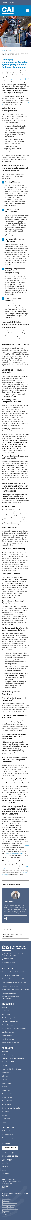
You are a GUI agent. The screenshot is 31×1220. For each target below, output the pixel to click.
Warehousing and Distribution (12, 1018)
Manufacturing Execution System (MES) (15, 989)
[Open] (27, 10)
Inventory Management (10, 986)
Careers (4, 1170)
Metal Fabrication (8, 1039)
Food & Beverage (7, 1025)
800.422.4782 (8, 959)
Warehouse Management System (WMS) (10, 998)
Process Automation (9, 993)
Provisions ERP (7, 1097)
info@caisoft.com (9, 962)
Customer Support (8, 1131)
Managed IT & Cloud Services (12, 1069)
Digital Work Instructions (10, 975)
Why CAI (5, 1166)
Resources (10, 50)
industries (25, 845)
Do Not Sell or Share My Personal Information (9, 1204)
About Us (5, 1163)
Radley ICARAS (7, 1101)
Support (4, 2)
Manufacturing (7, 1035)
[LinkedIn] (3, 1187)
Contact (11, 2)
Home (3, 50)
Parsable (5, 1087)
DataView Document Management (14, 1058)
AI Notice (5, 1215)
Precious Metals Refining (10, 1043)
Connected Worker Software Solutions (15, 972)
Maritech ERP (6, 1072)
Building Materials (8, 1032)
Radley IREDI (6, 1104)
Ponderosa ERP (7, 1094)
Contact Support (10, 1148)
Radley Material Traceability (11, 1108)
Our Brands (5, 1174)
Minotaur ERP (6, 1083)
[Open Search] (27, 2)
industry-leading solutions (14, 853)
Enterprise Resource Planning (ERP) (14, 982)
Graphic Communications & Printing (14, 1028)
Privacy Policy (6, 1199)
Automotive (6, 1014)
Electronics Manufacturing (11, 1021)
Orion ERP (5, 1076)
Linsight (4, 1065)
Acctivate (5, 1051)
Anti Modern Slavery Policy (10, 1209)
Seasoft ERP (6, 1115)
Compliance (5, 1211)
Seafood (4, 1007)
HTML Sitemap (6, 1213)
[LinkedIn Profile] (5, 918)
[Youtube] (7, 1187)
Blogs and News (7, 1134)
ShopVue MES (6, 1118)
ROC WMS (5, 1111)
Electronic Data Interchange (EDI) (13, 979)
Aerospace (5, 1011)
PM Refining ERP (8, 1090)
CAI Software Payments (10, 1055)
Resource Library (7, 1138)
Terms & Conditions (8, 1207)
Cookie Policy (6, 1201)
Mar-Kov (4, 1079)
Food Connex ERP (8, 1062)
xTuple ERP (6, 1122)
